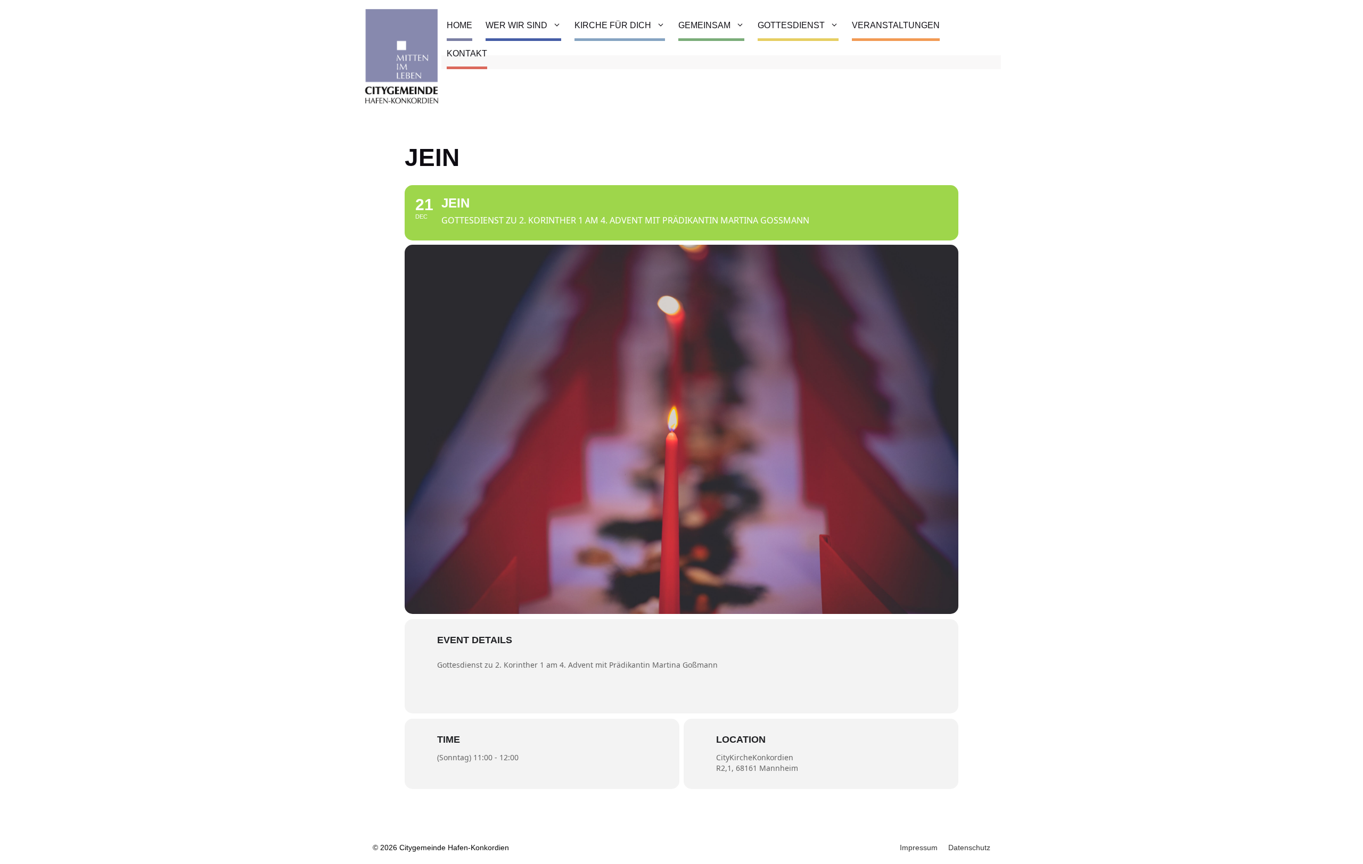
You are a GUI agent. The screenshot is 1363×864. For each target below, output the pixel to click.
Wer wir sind (516, 25)
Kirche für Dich (612, 25)
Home (459, 25)
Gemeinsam (704, 25)
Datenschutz (969, 847)
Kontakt (467, 53)
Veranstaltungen (896, 25)
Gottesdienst (791, 25)
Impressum (919, 847)
